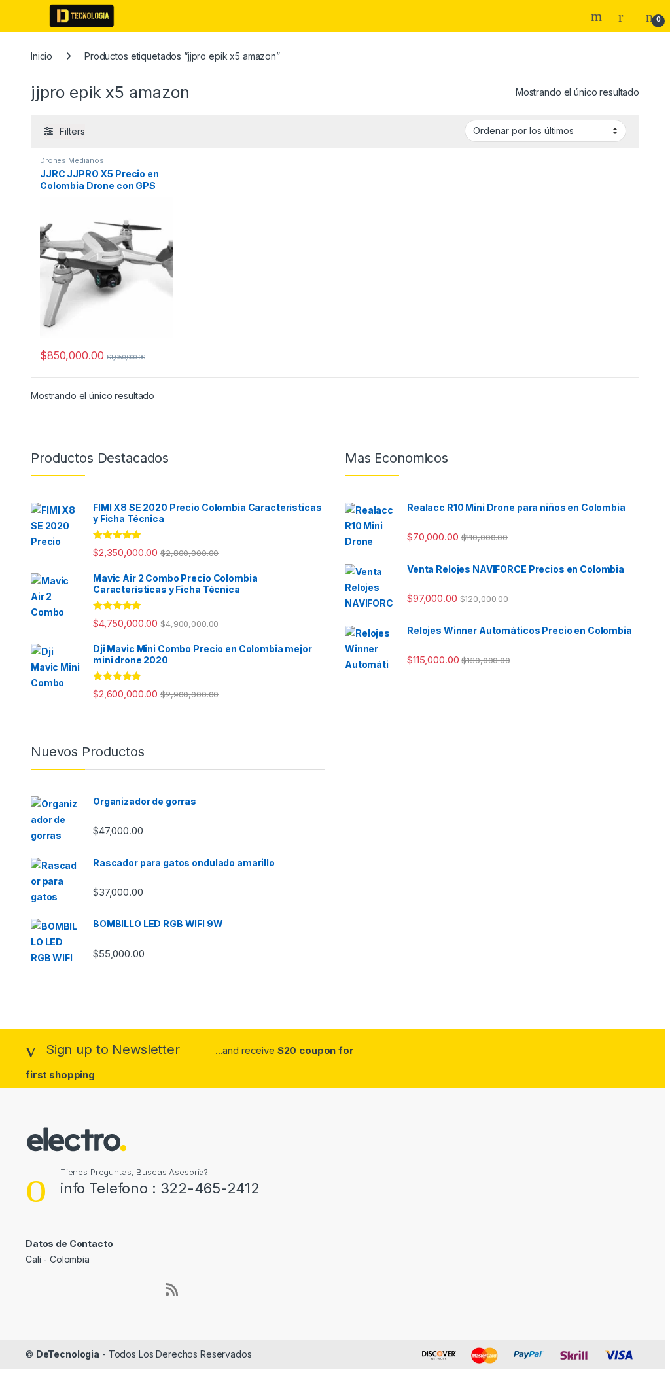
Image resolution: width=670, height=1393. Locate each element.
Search (598, 16)
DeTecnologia (67, 1354)
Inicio (41, 56)
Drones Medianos (72, 160)
